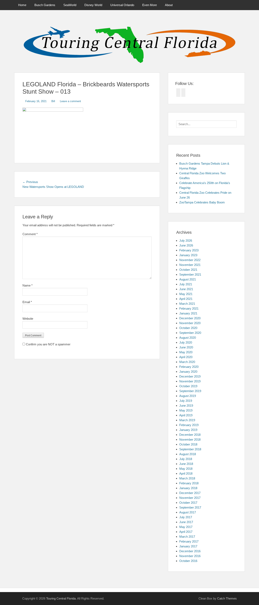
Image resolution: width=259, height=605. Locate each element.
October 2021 (188, 269)
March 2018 (187, 478)
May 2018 (185, 468)
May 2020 (185, 352)
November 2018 (190, 439)
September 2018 (190, 449)
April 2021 (185, 298)
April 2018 (185, 473)
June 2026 (186, 245)
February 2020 (188, 366)
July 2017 (185, 517)
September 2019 (190, 391)
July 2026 (185, 240)
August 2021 (187, 279)
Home (22, 5)
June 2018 (186, 463)
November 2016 (190, 556)
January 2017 (188, 546)
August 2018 (187, 454)
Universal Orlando (122, 5)
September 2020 (190, 332)
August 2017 (187, 512)
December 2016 (190, 551)
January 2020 (188, 371)
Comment (30, 234)
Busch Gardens (44, 5)
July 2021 (185, 284)
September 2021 (190, 274)
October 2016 (188, 561)
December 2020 (190, 318)
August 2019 (187, 396)
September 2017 (190, 507)
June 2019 (186, 405)
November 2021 (190, 265)
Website (27, 318)
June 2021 (186, 289)
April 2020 (185, 357)
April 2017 (185, 531)
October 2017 (188, 502)
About (169, 5)
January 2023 (188, 255)
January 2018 (188, 488)
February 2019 (188, 425)
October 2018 (188, 444)
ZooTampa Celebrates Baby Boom (202, 202)
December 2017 (190, 493)
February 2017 (188, 541)
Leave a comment (70, 101)
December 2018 (190, 434)
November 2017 (190, 497)
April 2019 (185, 415)
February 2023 (188, 250)
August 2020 (187, 337)
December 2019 (190, 376)
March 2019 (187, 420)
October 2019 (188, 386)
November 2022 (190, 260)
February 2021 (188, 308)
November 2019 (190, 381)
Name (27, 285)
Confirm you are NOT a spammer (47, 344)
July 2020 (185, 342)
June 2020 (186, 347)
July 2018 (185, 459)
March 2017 (187, 536)
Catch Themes (227, 598)
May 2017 (185, 527)
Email (27, 302)
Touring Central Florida (61, 598)
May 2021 (185, 294)
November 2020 (190, 323)
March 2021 (187, 303)
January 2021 (188, 313)
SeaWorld (69, 5)
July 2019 (185, 400)
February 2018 (188, 483)
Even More (149, 5)
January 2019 (188, 430)
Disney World (93, 5)
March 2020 (187, 362)
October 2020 (188, 328)
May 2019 (185, 410)
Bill (53, 101)
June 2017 (186, 522)
